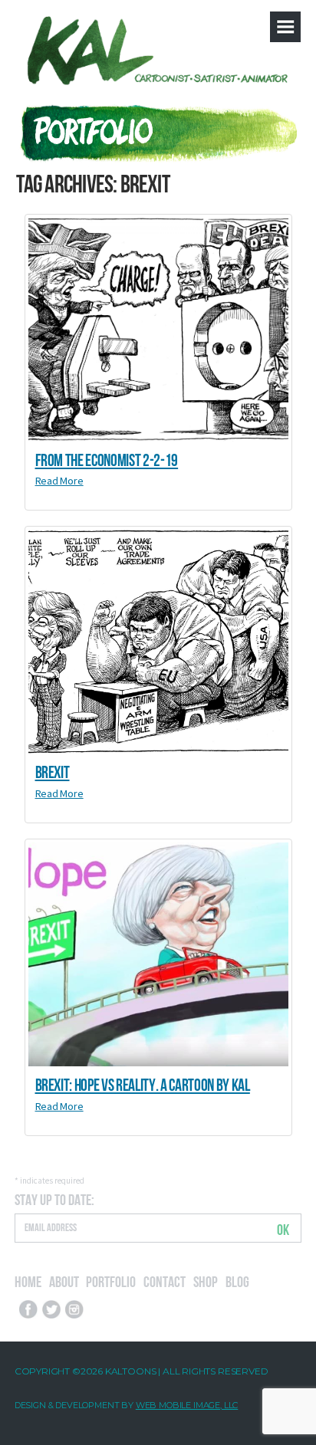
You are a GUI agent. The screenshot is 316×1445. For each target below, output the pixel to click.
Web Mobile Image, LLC (187, 1405)
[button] (285, 26)
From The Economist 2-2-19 (107, 458)
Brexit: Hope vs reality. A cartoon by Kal (142, 1083)
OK (283, 1228)
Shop (205, 1280)
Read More (59, 481)
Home (28, 1280)
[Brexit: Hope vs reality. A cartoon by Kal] (158, 954)
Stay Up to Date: (54, 1198)
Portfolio (111, 1280)
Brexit (52, 770)
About (64, 1280)
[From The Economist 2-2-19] (158, 330)
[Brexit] (158, 642)
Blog (237, 1280)
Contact (164, 1280)
